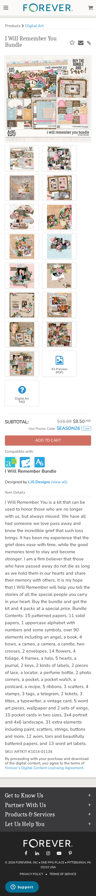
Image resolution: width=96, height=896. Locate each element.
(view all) (47, 482)
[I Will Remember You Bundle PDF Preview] (59, 363)
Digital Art (34, 26)
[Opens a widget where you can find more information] (22, 887)
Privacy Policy (31, 874)
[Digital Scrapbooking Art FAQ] (21, 393)
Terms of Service (62, 874)
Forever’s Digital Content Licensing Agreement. (44, 767)
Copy (86, 428)
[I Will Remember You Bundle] (22, 158)
